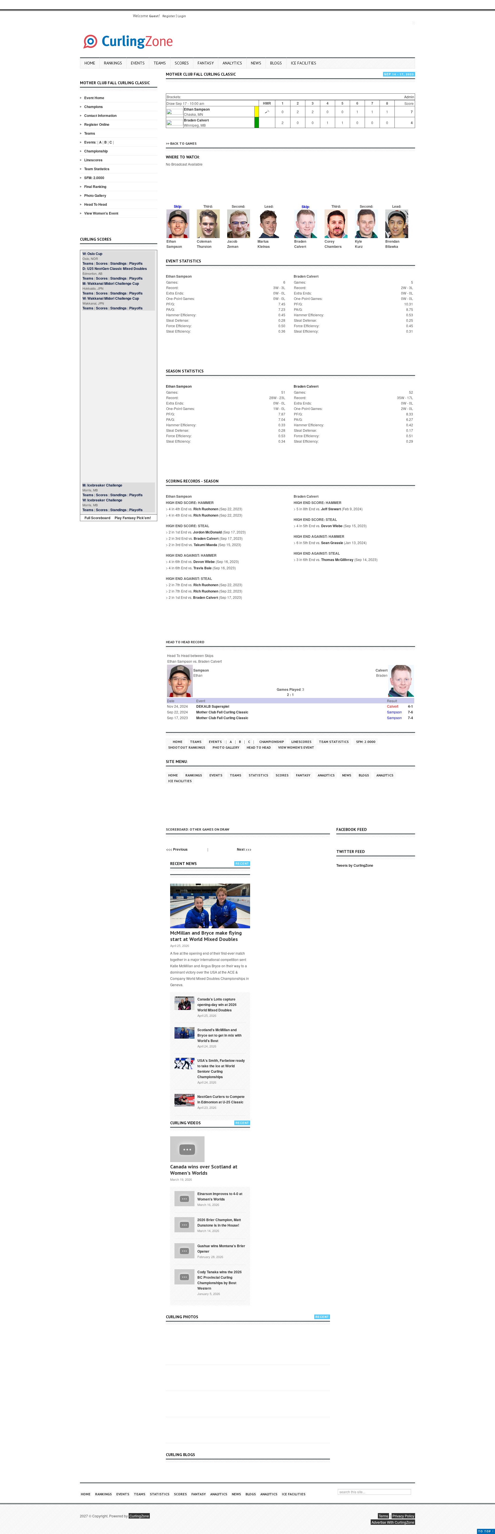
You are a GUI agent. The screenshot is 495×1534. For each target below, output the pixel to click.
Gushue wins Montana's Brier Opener (221, 1248)
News (256, 63)
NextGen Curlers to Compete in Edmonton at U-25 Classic (221, 1099)
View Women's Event (101, 213)
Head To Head (95, 204)
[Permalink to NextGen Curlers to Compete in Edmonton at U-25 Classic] (184, 1100)
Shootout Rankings (186, 747)
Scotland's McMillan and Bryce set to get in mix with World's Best (219, 1035)
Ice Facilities (303, 63)
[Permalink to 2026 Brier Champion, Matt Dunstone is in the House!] (184, 1224)
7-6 (410, 712)
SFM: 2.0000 (94, 177)
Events (138, 63)
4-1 (410, 706)
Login (182, 16)
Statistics (258, 775)
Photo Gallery (95, 195)
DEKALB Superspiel (212, 706)
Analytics (232, 63)
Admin (409, 96)
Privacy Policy (403, 1515)
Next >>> (244, 849)
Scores (182, 63)
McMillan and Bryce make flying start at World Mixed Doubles (206, 935)
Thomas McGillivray (337, 559)
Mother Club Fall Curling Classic (222, 712)
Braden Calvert (196, 120)
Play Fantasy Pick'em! (133, 517)
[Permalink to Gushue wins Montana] (184, 1250)
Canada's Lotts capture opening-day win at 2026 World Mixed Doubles (217, 1004)
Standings (118, 263)
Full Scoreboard (97, 517)
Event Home (94, 97)
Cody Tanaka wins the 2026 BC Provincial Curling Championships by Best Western (219, 1280)
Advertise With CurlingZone (393, 1522)
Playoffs (136, 263)
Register (168, 16)
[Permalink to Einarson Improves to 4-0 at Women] (184, 1198)
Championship (96, 151)
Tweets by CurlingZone (354, 865)
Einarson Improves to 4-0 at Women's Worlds (219, 1196)
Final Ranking (95, 186)
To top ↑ (486, 1531)
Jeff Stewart (331, 508)
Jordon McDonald (207, 532)
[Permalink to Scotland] (184, 1032)
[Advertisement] (118, 396)
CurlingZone (139, 1515)
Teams (160, 63)
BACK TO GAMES (183, 143)
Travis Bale (202, 567)
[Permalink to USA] (184, 1063)
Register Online (96, 124)
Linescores (93, 159)
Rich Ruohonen (205, 508)
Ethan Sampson (197, 109)
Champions (93, 106)
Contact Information (100, 115)
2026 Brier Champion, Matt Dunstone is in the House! (219, 1222)
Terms (383, 1515)
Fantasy (206, 63)
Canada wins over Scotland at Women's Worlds (203, 1169)
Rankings (113, 63)
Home (90, 63)
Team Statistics (96, 168)
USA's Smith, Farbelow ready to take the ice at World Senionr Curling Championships (221, 1068)
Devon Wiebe (204, 561)
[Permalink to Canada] (184, 1003)
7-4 (410, 717)
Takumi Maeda (205, 544)
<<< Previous (177, 849)
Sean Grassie (332, 542)
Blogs (276, 63)
